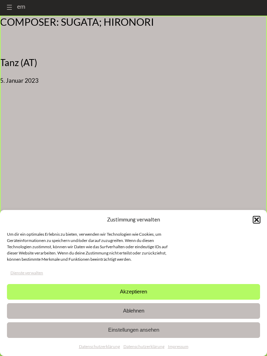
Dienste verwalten (26, 272)
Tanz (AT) (18, 62)
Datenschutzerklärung (99, 346)
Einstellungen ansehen (133, 330)
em (21, 6)
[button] (256, 219)
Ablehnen (133, 311)
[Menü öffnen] (9, 7)
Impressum (178, 346)
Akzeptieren (133, 291)
